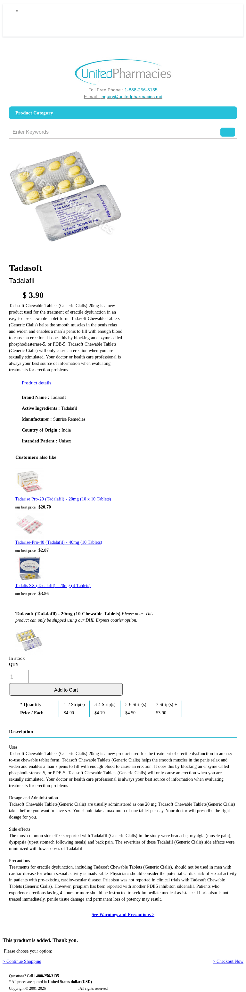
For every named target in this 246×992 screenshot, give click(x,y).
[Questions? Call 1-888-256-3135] (123, 72)
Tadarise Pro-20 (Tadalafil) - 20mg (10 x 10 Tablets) (63, 499)
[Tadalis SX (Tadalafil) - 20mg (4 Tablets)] (29, 568)
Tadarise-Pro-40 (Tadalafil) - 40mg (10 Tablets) (58, 542)
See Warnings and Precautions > (123, 914)
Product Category (34, 112)
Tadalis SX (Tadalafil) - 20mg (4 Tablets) (53, 585)
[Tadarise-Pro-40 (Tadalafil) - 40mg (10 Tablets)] (29, 524)
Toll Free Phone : (123, 89)
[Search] (227, 132)
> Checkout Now (228, 961)
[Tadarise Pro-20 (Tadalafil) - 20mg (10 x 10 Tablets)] (29, 481)
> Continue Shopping (22, 961)
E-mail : (123, 96)
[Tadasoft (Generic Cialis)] (29, 639)
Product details (36, 382)
